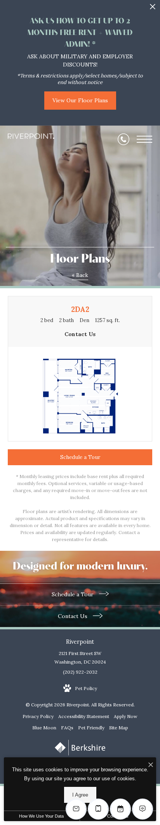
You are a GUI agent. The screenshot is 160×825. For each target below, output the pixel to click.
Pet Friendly (91, 727)
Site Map (118, 727)
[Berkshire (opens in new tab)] (80, 754)
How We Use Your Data (41, 816)
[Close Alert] (152, 9)
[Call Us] (123, 139)
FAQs (67, 727)
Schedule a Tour (73, 594)
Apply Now (125, 716)
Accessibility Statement (83, 716)
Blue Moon (44, 727)
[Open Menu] (144, 139)
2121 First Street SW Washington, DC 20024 (80, 657)
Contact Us (73, 616)
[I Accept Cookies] (150, 765)
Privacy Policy (38, 716)
